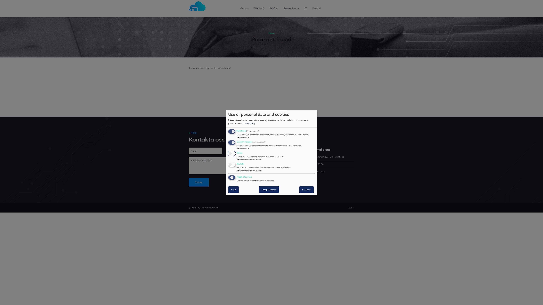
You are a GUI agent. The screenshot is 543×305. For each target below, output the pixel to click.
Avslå (233, 190)
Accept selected (269, 190)
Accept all (306, 190)
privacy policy (249, 123)
